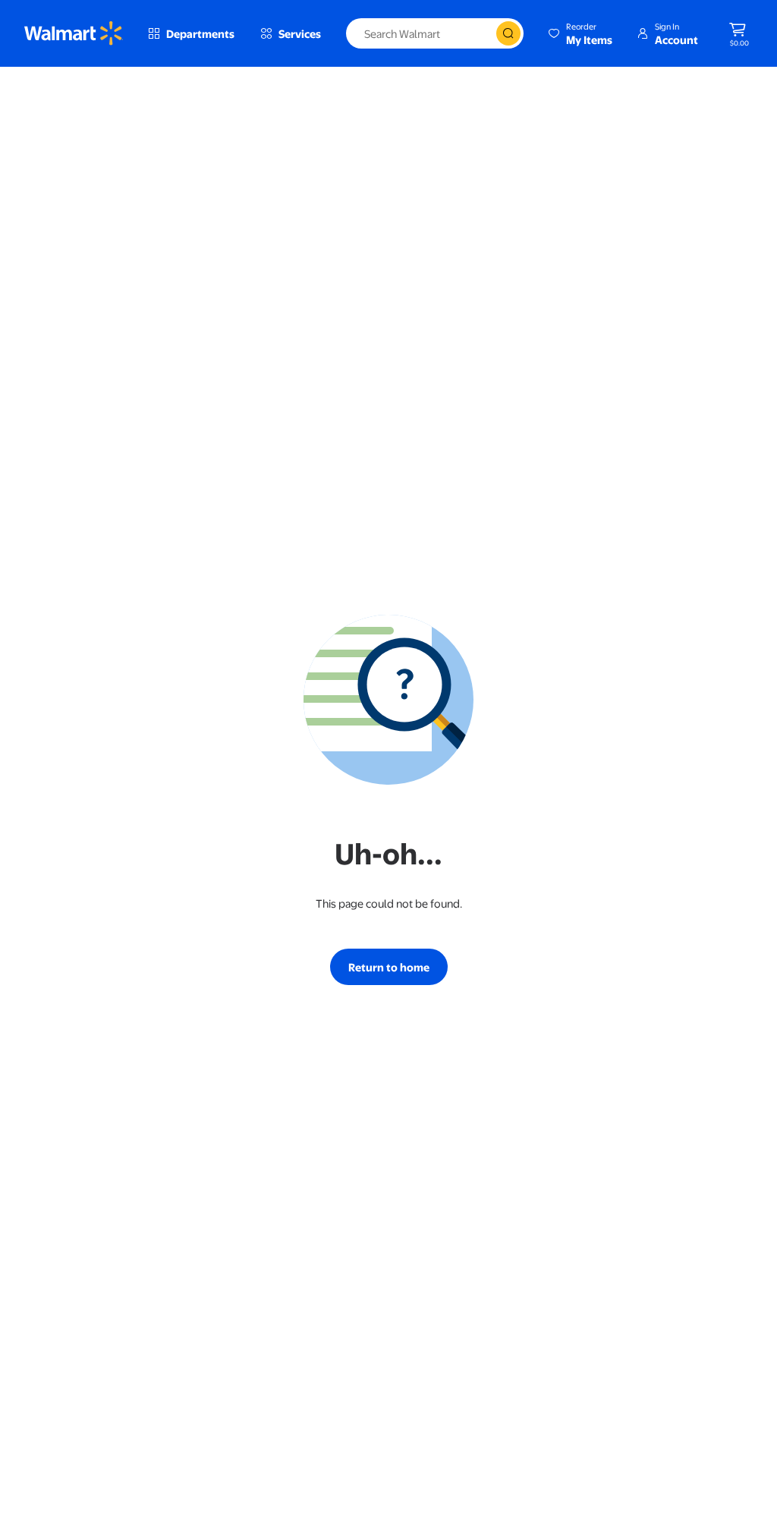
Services (299, 33)
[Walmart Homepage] (73, 33)
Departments (200, 33)
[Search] (508, 33)
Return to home (388, 966)
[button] (580, 33)
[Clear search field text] (484, 33)
